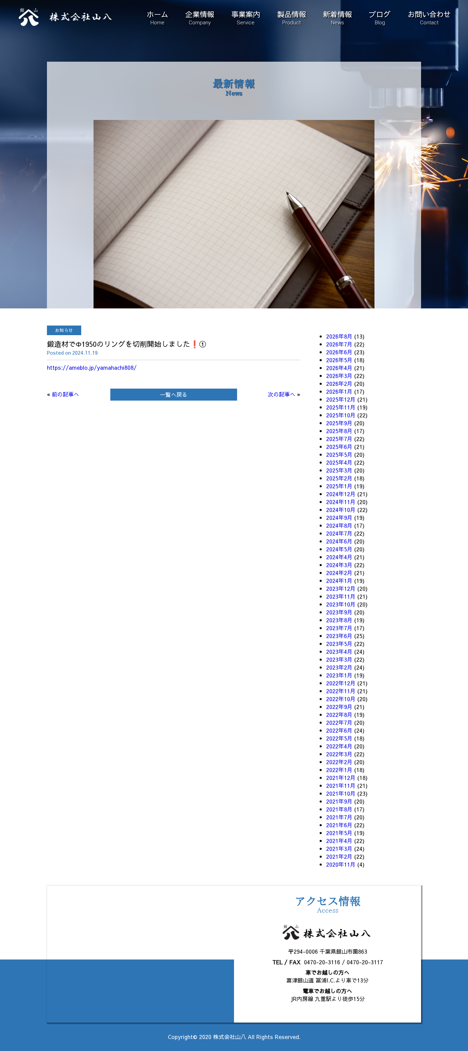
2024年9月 (339, 517)
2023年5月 (339, 643)
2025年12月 (341, 399)
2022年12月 (341, 683)
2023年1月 (339, 675)
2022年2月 (339, 762)
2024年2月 (339, 572)
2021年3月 (339, 848)
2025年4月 (339, 462)
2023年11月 (341, 596)
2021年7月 (339, 817)
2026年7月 (339, 344)
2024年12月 (341, 494)
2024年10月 (341, 509)
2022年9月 (339, 706)
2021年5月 (339, 832)
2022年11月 (341, 691)
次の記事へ (281, 394)
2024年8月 (339, 525)
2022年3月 (339, 754)
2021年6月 (339, 825)
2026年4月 (339, 367)
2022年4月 (339, 746)
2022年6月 (339, 730)
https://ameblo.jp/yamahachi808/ (92, 367)
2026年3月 (339, 375)
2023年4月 (339, 651)
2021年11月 (341, 785)
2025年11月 (341, 407)
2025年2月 (339, 478)
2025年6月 (339, 446)
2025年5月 (339, 454)
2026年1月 (339, 391)
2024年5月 (339, 549)
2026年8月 (339, 336)
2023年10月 (341, 604)
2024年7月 (339, 533)
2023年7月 (339, 628)
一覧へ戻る (173, 394)
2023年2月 (339, 667)
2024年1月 (339, 580)
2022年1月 (339, 769)
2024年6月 (339, 541)
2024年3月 (339, 565)
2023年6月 (339, 635)
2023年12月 (341, 588)
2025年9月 (339, 423)
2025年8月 (339, 431)
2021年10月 (341, 793)
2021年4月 (339, 840)
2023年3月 (339, 659)
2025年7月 (339, 438)
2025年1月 (339, 486)
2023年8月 (339, 620)
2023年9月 (339, 612)
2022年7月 (339, 722)
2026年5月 (339, 360)
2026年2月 (339, 383)
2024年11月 (341, 501)
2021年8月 (339, 809)
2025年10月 (341, 415)
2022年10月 (341, 698)
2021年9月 (339, 801)
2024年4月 (339, 557)
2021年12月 (341, 777)
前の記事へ (65, 394)
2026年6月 (339, 352)
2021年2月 (339, 856)
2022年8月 (339, 714)
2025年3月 (339, 470)
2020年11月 (341, 864)
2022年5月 (339, 738)
